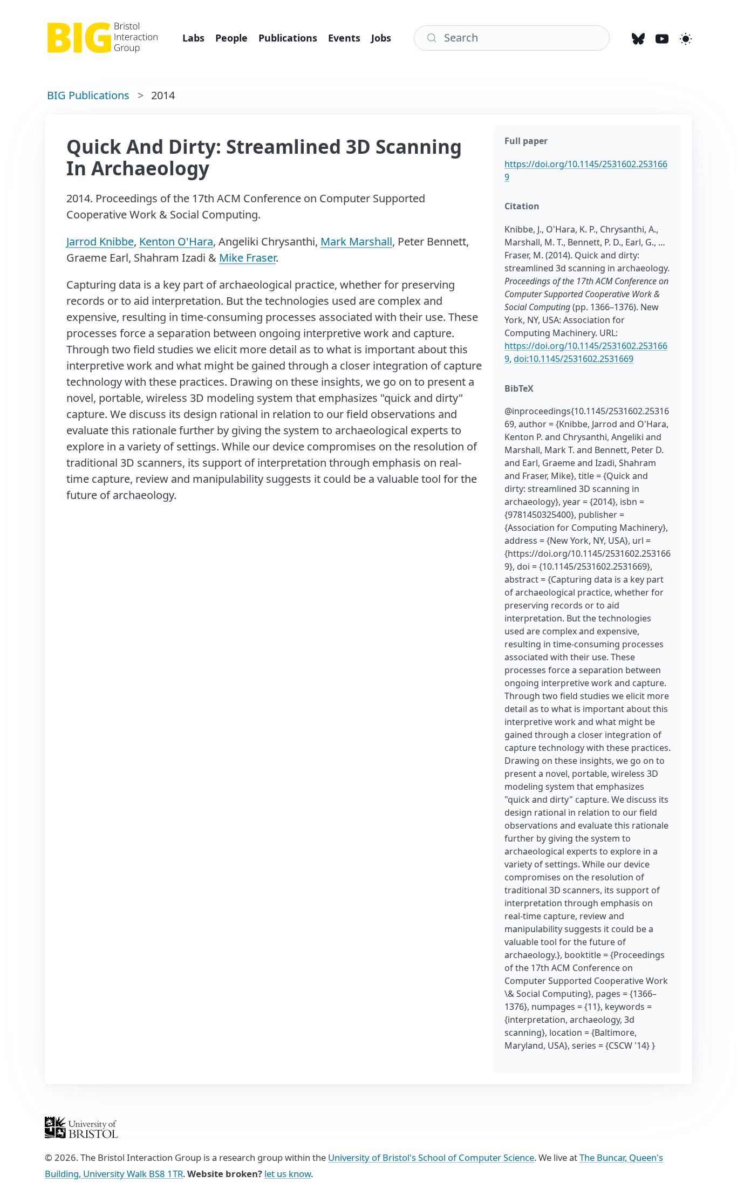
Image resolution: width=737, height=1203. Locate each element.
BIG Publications (88, 95)
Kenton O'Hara (176, 241)
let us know (287, 1173)
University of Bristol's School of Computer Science (431, 1157)
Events (344, 37)
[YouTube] (662, 37)
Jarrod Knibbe (100, 241)
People (231, 37)
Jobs (381, 37)
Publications (287, 37)
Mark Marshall (356, 241)
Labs (193, 37)
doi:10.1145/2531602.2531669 (573, 359)
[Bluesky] (638, 37)
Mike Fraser (247, 257)
